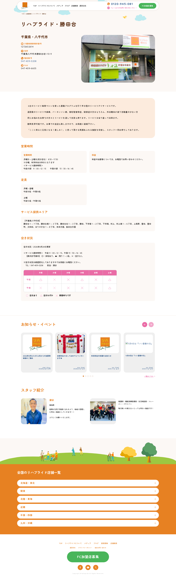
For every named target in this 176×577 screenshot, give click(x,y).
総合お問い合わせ (100, 548)
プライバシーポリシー (85, 548)
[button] (151, 324)
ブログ (67, 6)
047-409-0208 (28, 61)
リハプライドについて (46, 6)
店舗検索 (74, 6)
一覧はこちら (148, 376)
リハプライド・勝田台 (39, 14)
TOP (35, 6)
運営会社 (82, 6)
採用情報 (104, 543)
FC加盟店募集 (147, 6)
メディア (59, 6)
